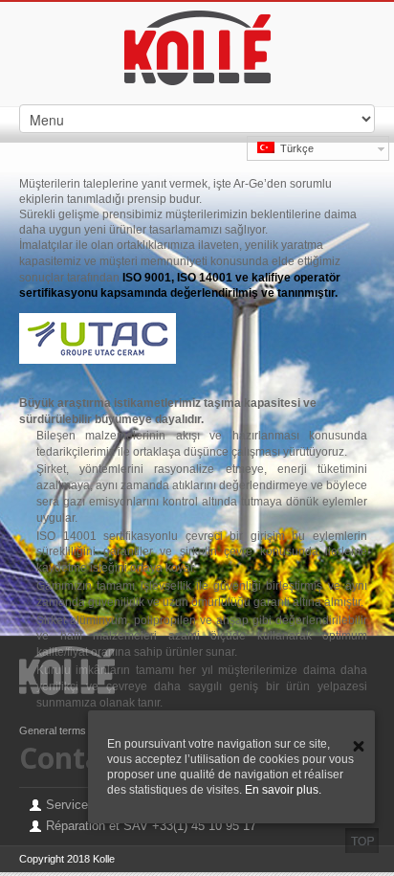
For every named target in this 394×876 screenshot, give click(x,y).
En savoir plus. (283, 790)
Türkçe (294, 148)
